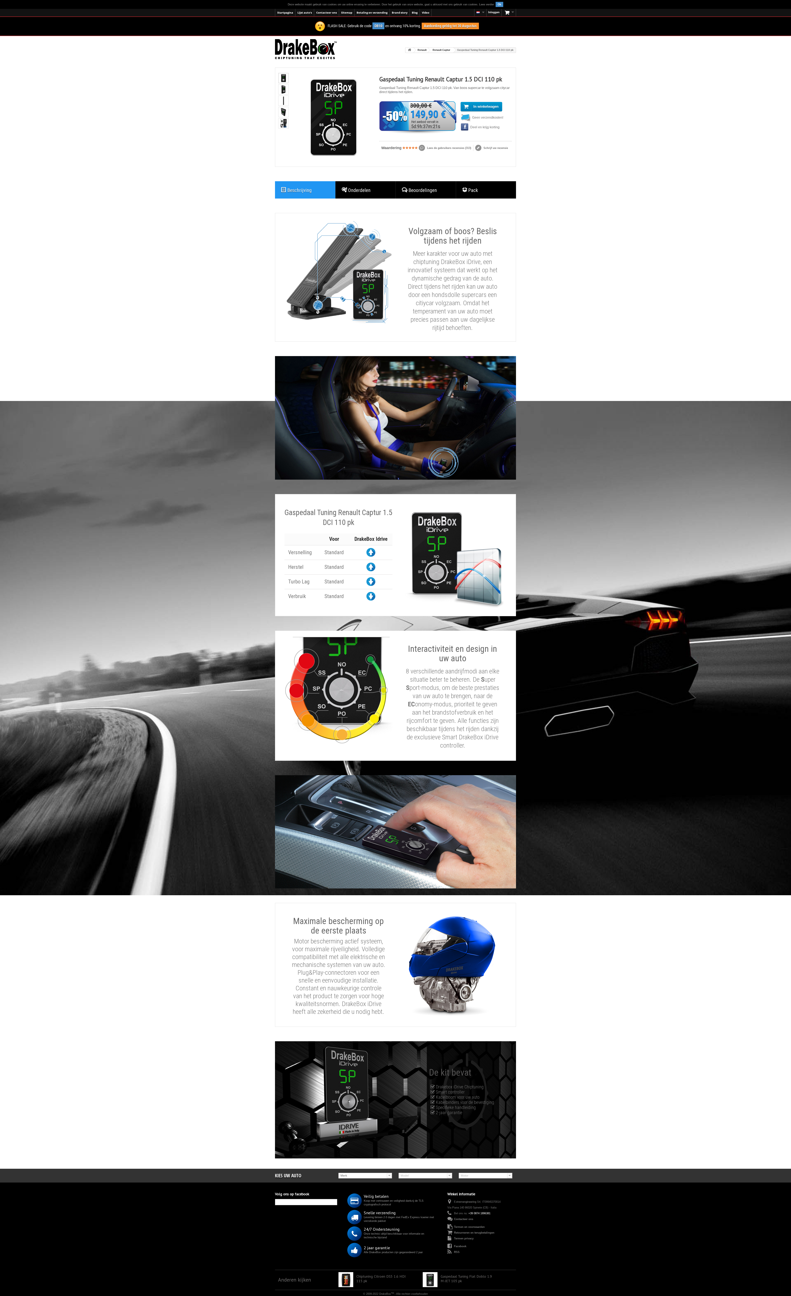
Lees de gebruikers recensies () (448, 148)
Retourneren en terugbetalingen (474, 1232)
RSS (457, 1252)
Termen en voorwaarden (469, 1226)
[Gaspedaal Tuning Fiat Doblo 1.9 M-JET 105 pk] (430, 1279)
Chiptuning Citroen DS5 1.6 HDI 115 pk (381, 1278)
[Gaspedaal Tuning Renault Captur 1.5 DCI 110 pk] (283, 78)
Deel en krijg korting (484, 127)
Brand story (399, 12)
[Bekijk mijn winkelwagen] (509, 12)
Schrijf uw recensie (495, 148)
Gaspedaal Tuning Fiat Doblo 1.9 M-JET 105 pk (466, 1278)
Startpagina (285, 12)
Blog (415, 12)
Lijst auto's (304, 12)
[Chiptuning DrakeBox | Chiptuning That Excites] (306, 49)
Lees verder (486, 4)
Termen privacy (464, 1238)
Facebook (460, 1246)
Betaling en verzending (372, 12)
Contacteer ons (326, 12)
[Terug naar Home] (409, 50)
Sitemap (346, 12)
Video (425, 12)
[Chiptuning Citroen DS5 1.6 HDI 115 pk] (346, 1279)
